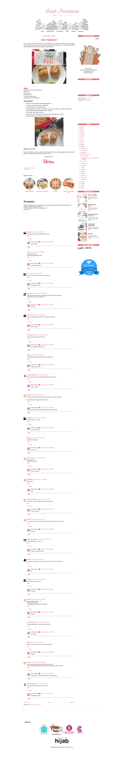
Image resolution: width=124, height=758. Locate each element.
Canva (67, 31)
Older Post (72, 702)
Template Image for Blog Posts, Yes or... (93, 215)
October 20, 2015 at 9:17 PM (38, 395)
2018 (80, 140)
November (83, 150)
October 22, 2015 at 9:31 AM (46, 324)
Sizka (28, 642)
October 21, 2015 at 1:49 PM (37, 437)
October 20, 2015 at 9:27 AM (35, 273)
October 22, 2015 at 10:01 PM (44, 539)
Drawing (73, 31)
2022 (80, 133)
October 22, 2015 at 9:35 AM (38, 457)
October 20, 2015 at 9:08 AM (38, 252)
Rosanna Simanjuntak (32, 539)
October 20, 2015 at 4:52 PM (41, 335)
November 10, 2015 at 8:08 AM (47, 652)
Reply (28, 236)
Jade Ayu (29, 314)
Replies (30, 239)
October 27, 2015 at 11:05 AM (38, 599)
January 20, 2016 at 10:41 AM (38, 662)
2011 (80, 187)
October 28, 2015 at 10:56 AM (47, 529)
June (82, 169)
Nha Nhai (29, 437)
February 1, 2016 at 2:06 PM (46, 673)
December (83, 148)
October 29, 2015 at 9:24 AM (46, 589)
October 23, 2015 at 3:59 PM (37, 559)
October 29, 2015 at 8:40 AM (46, 549)
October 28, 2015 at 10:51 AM (47, 509)
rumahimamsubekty (31, 499)
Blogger (71, 747)
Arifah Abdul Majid (31, 375)
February (83, 177)
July (82, 167)
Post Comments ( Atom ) (35, 704)
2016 (80, 144)
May (82, 171)
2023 (80, 131)
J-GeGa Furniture (31, 622)
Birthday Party (83, 161)
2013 (80, 183)
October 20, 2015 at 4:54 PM (37, 355)
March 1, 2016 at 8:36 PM (41, 683)
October (82, 152)
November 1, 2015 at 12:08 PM (42, 622)
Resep (28, 169)
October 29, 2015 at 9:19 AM (46, 569)
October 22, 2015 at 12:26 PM (43, 499)
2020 (80, 136)
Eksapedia (29, 579)
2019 (80, 138)
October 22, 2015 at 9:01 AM (46, 263)
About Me (80, 31)
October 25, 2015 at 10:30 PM (38, 579)
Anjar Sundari (30, 293)
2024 (80, 129)
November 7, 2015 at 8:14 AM (36, 642)
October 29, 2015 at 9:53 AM (46, 612)
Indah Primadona (34, 241)
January (83, 179)
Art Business (60, 31)
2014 (80, 181)
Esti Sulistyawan (30, 335)
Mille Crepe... (90, 233)
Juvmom (29, 252)
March (82, 175)
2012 (80, 185)
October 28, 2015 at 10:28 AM (47, 364)
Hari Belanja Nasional (85, 154)
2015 (80, 146)
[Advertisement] (88, 112)
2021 (80, 135)
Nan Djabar (29, 417)
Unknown (29, 395)
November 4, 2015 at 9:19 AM (47, 632)
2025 (80, 127)
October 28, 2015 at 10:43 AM (47, 447)
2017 (80, 142)
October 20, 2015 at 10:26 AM (40, 293)
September (83, 163)
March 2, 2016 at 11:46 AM (46, 693)
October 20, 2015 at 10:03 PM (39, 417)
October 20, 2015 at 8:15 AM (38, 232)
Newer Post (26, 702)
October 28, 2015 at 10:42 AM (47, 427)
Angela (28, 355)
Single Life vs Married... (92, 195)
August (82, 165)
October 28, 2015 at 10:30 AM (47, 384)
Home (42, 31)
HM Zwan (29, 232)
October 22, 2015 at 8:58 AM (46, 241)
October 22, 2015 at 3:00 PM (38, 519)
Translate (88, 100)
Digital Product (50, 31)
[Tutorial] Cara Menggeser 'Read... (91, 224)
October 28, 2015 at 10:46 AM (47, 469)
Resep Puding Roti (84, 156)
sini (93, 72)
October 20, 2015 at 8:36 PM (42, 375)
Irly (27, 273)
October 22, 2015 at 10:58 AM (39, 479)
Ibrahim (28, 559)
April (82, 173)
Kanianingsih (30, 479)
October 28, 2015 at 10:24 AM (47, 344)
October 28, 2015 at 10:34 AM (47, 407)
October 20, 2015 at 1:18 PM (38, 314)
